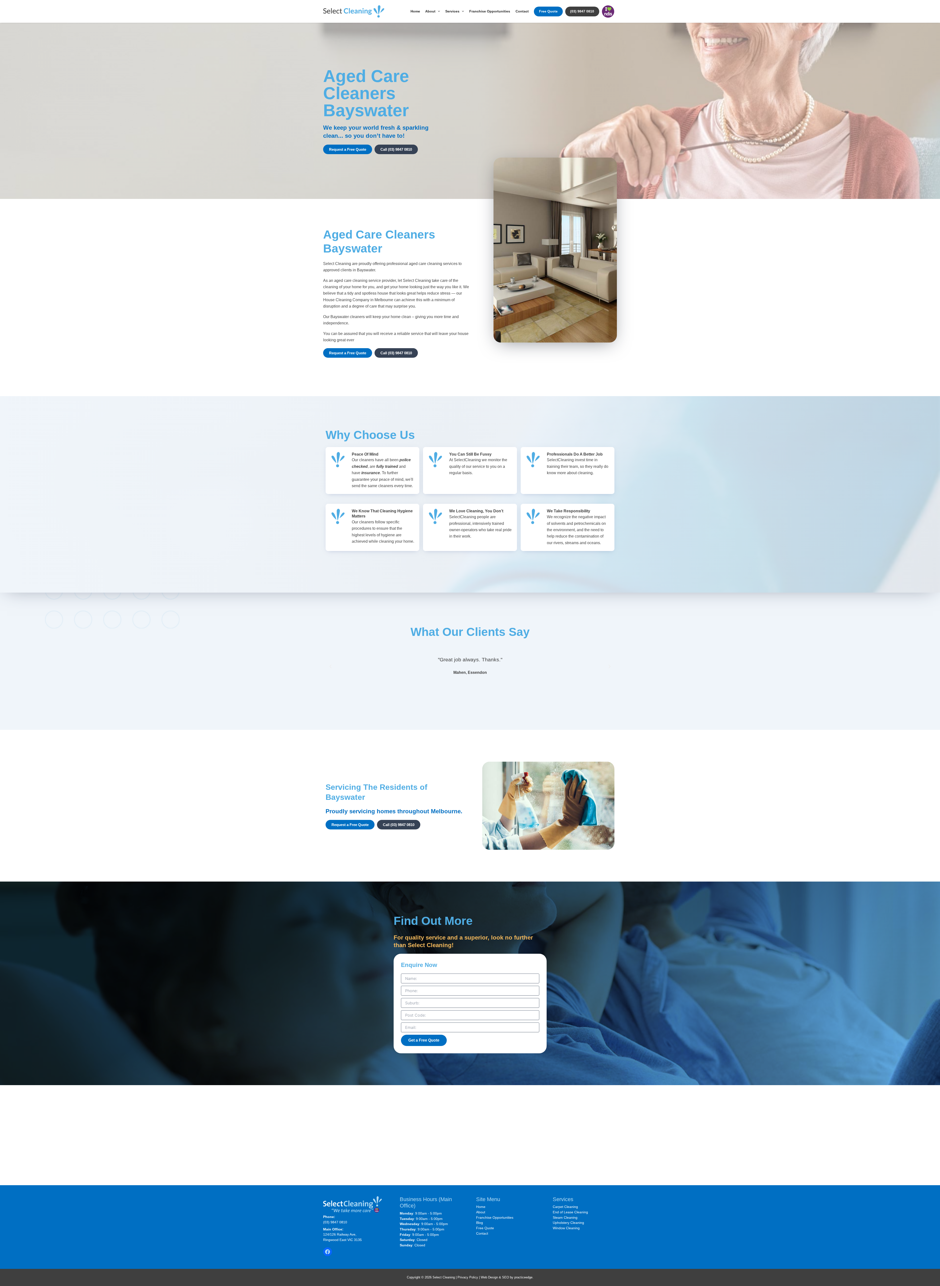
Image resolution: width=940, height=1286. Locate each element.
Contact (522, 11)
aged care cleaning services (433, 264)
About (430, 11)
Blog (479, 1223)
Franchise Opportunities (489, 11)
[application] (437, 11)
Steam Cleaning (565, 1217)
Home (415, 11)
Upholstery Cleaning (568, 1223)
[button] (330, 666)
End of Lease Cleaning (570, 1212)
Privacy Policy (468, 1277)
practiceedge (523, 1277)
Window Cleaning (566, 1228)
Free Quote (548, 11)
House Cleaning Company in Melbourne (358, 300)
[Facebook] (327, 1251)
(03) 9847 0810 (582, 11)
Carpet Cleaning (565, 1207)
